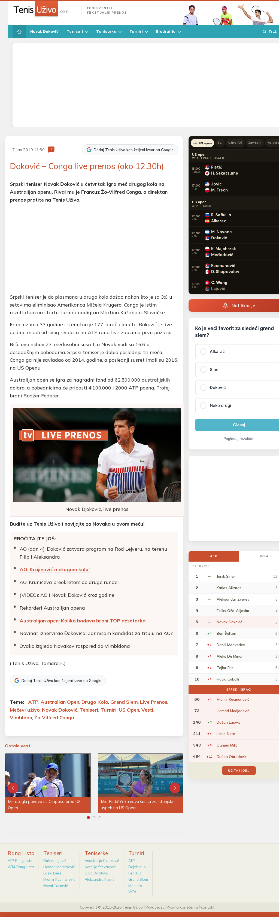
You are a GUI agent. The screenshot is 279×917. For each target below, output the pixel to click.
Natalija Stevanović (100, 867)
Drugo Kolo (94, 702)
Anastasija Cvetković (102, 860)
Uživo (235, 143)
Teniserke (106, 31)
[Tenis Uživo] (45, 9)
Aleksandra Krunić (99, 879)
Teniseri (75, 31)
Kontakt (207, 907)
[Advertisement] (147, 85)
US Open (129, 710)
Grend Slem (124, 702)
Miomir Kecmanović (59, 879)
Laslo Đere (52, 873)
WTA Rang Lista (21, 867)
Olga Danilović (96, 873)
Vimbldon (21, 717)
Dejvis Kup (137, 867)
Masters (135, 885)
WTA (132, 891)
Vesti (147, 710)
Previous (13, 788)
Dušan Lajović (54, 860)
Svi (220, 143)
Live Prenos (153, 702)
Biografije (165, 31)
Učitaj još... (239, 770)
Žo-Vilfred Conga (54, 717)
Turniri (136, 31)
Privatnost (154, 907)
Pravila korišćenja (182, 907)
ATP (33, 702)
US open (205, 143)
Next (174, 788)
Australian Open (60, 702)
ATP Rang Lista (20, 860)
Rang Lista (21, 853)
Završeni (254, 143)
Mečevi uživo (25, 710)
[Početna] (19, 31)
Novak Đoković (44, 31)
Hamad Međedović (59, 867)
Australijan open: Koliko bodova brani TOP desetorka (82, 621)
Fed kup (135, 873)
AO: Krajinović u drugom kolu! (55, 569)
